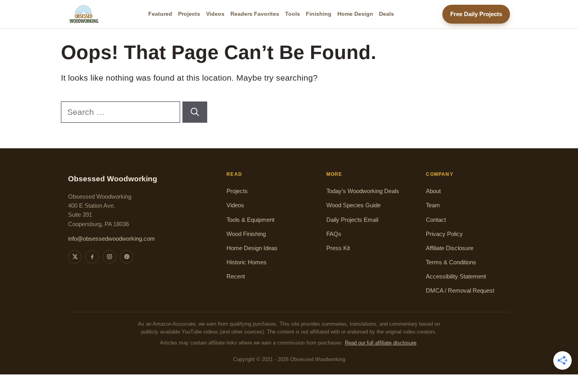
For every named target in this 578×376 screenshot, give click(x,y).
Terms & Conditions (451, 262)
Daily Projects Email (352, 220)
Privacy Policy (444, 234)
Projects (189, 14)
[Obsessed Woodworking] (84, 14)
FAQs (333, 234)
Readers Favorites (254, 14)
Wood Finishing (246, 234)
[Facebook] (92, 257)
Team (433, 205)
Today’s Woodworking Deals (362, 191)
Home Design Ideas (252, 248)
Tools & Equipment (250, 220)
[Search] (194, 112)
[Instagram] (109, 257)
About (433, 191)
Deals (386, 14)
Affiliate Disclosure (449, 248)
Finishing (318, 14)
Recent (235, 276)
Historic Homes (246, 262)
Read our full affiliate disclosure (380, 343)
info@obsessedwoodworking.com (111, 239)
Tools (292, 14)
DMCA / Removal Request (460, 291)
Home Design (355, 14)
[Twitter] (74, 257)
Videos (215, 14)
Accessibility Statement (456, 276)
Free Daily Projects (476, 14)
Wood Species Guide (353, 205)
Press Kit (338, 248)
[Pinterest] (126, 257)
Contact (436, 220)
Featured (160, 14)
